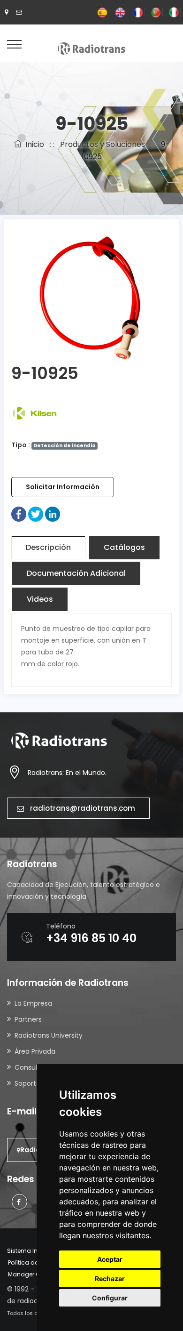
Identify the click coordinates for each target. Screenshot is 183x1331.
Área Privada (35, 1051)
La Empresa (33, 1003)
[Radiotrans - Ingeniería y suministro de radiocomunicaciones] (91, 48)
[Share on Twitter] (35, 513)
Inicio (33, 144)
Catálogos (124, 547)
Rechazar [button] (110, 1279)
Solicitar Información (62, 487)
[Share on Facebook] (18, 513)
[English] (120, 12)
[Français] (138, 12)
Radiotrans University (49, 1035)
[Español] (102, 12)
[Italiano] (174, 12)
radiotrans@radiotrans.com (82, 808)
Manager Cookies (33, 1274)
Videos (40, 599)
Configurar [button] (110, 1298)
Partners (28, 1019)
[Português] (156, 12)
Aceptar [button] (109, 1259)
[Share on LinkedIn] (52, 513)
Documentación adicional (76, 573)
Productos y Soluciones (102, 144)
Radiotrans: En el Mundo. (67, 772)
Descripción (48, 547)
